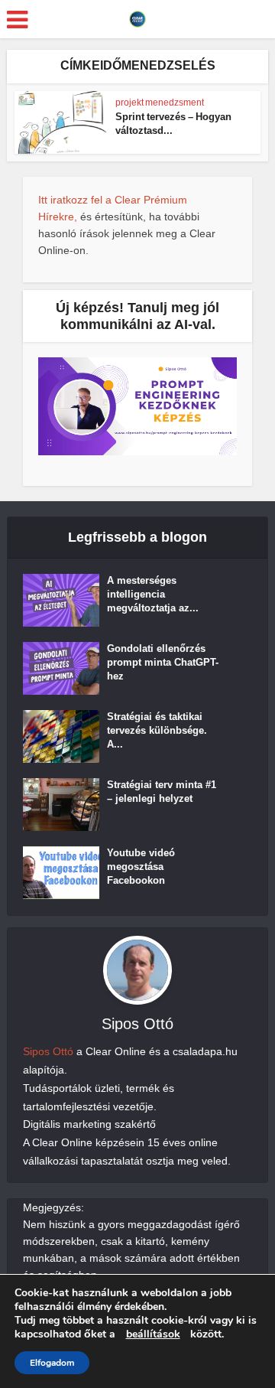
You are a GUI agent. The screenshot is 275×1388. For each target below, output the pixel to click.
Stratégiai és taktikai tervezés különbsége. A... (157, 730)
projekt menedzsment (159, 102)
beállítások (153, 1334)
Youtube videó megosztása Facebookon (141, 866)
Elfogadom (52, 1363)
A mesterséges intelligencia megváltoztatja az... (153, 594)
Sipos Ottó (48, 1051)
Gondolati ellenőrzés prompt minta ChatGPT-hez (162, 662)
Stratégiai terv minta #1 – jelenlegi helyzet (161, 791)
